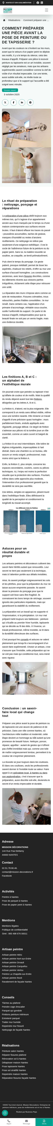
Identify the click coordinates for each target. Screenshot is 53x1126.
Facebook (7, 876)
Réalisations (14, 20)
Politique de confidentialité (15, 930)
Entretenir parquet (11, 1018)
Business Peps (31, 1112)
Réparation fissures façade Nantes (19, 1078)
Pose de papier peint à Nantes (17, 904)
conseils (25, 639)
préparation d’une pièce (17, 216)
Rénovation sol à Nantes (14, 1059)
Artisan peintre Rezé (12, 978)
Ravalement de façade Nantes (17, 982)
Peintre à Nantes (10, 897)
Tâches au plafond (11, 1003)
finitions (38, 399)
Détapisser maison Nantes (15, 1062)
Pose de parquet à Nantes (15, 901)
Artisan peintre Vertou (12, 970)
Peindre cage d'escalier (13, 1007)
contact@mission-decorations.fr (17, 872)
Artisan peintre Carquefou (14, 966)
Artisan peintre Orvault (13, 962)
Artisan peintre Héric (12, 955)
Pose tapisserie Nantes (13, 1066)
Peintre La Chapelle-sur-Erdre (16, 974)
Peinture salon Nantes (13, 1051)
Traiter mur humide (11, 1022)
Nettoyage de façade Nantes (16, 1030)
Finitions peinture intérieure (15, 1014)
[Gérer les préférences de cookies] (5, 1113)
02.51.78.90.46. (9, 868)
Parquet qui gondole (12, 1010)
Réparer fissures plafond (14, 1055)
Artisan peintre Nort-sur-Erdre (16, 958)
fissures (28, 276)
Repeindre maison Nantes (15, 1074)
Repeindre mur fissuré (13, 1026)
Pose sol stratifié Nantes (14, 1070)
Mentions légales (10, 926)
